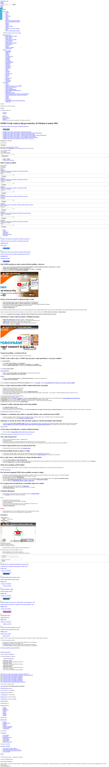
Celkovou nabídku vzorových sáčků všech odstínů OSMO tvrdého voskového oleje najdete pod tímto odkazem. (26, 424)
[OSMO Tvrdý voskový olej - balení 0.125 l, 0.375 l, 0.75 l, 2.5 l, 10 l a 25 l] (16, 434)
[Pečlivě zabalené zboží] (6, 469)
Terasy (7, 18)
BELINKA (8, 66)
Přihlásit (2, 3)
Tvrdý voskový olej (5, 370)
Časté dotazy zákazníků (5, 746)
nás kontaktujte (8, 644)
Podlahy (7, 23)
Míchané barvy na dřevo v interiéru (13, 28)
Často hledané (3, 732)
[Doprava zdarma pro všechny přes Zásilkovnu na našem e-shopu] (9, 658)
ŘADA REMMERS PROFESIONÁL (13, 90)
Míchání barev (8, 91)
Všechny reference (4, 701)
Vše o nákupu (3, 9)
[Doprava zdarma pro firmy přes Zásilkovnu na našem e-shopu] (10, 647)
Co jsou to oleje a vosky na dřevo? (10, 748)
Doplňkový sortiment (10, 47)
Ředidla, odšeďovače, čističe (11, 36)
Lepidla (7, 46)
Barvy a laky (5, 11)
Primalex (5, 714)
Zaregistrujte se (6, 643)
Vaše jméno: (4, 555)
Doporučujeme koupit (7, 234)
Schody (7, 27)
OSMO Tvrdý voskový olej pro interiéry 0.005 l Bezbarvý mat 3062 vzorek (16, 213)
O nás (7, 83)
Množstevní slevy (4, 696)
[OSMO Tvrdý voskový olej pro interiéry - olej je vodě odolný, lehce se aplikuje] (12, 679)
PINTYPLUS (8, 80)
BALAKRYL (8, 61)
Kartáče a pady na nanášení (11, 42)
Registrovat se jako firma (5, 652)
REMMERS (8, 51)
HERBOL (8, 58)
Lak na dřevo (5, 736)
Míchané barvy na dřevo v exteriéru (13, 20)
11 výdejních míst (4, 694)
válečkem (18, 314)
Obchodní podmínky (7, 727)
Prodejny (7, 98)
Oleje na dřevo (6, 738)
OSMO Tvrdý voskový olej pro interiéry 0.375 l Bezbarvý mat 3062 (14, 171)
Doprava (7, 84)
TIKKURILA (8, 65)
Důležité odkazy (4, 719)
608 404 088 (15, 100)
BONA (7, 68)
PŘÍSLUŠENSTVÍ (7, 35)
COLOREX (8, 57)
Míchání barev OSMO (10, 92)
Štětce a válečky (9, 38)
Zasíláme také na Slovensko (8, 160)
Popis (4, 229)
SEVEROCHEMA (9, 62)
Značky (4, 49)
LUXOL (7, 72)
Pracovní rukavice (9, 40)
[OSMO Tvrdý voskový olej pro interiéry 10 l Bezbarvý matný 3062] (15, 126)
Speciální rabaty (4, 699)
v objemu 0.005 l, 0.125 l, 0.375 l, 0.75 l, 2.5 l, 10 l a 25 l (22, 432)
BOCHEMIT (8, 67)
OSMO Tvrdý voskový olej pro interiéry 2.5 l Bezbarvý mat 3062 (14, 187)
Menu (2, 6)
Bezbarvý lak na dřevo (7, 741)
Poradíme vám (3, 692)
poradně (18, 323)
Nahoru (2, 753)
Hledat (2, 5)
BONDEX (8, 59)
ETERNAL (8, 71)
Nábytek (7, 25)
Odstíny (4, 230)
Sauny (7, 29)
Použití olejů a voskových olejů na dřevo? (11, 749)
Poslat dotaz (5, 233)
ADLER (7, 55)
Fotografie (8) (6, 232)
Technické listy (6, 728)
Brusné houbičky (9, 44)
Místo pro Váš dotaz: (6, 559)
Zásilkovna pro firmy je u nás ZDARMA (14, 85)
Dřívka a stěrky (9, 37)
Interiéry (7, 22)
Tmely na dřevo (9, 41)
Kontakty (5, 724)
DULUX (7, 74)
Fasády (7, 14)
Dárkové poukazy (9, 88)
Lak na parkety (6, 735)
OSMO (7, 53)
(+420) (10, 148)
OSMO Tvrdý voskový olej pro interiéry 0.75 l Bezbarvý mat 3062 (14, 179)
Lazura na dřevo (6, 739)
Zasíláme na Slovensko (7, 726)
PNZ (7, 76)
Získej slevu (5, 235)
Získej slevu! (8, 99)
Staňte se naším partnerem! (11, 89)
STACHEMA (8, 50)
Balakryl (4, 715)
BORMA (7, 75)
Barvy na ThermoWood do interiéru (13, 30)
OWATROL (8, 81)
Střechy (7, 17)
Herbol (4, 712)
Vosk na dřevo (6, 740)
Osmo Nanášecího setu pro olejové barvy (71, 398)
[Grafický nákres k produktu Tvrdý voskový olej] (11, 411)
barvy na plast (18, 32)
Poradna (7, 96)
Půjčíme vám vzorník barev (11, 87)
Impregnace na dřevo (7, 737)
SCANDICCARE (9, 56)
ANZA (7, 70)
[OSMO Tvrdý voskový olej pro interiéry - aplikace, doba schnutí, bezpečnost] (12, 677)
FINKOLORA (9, 78)
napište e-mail (21, 148)
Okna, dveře (8, 16)
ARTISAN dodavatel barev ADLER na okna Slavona (16, 95)
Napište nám (8, 101)
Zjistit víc (2, 108)
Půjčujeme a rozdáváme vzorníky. (26, 418)
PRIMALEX (8, 63)
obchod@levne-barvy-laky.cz (6, 688)
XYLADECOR (9, 73)
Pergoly (7, 19)
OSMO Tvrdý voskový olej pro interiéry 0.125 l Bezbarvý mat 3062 (14, 221)
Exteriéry (7, 12)
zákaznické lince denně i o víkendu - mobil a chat (23, 480)
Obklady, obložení (9, 26)
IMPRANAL (5, 709)
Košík (2, 2)
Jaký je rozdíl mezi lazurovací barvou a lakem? (12, 750)
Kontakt (7, 97)
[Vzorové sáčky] (4, 426)
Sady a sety (8, 45)
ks (13, 154)
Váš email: (4, 557)
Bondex (4, 713)
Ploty (7, 13)
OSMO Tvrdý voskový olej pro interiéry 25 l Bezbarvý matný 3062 (14, 196)
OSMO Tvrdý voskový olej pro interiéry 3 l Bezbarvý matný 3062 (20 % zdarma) (17, 204)
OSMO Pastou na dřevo (33, 391)
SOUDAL (8, 64)
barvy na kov (11, 32)
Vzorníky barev (9, 48)
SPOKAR (8, 54)
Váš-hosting (9, 761)
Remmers (5, 708)
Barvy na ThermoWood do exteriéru (13, 21)
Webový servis (10, 759)
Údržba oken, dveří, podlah (11, 39)
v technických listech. (34, 493)
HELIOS (7, 79)
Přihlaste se (12, 654)
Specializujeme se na (5, 705)
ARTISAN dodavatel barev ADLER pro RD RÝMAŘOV (17, 93)
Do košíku (4, 176)
